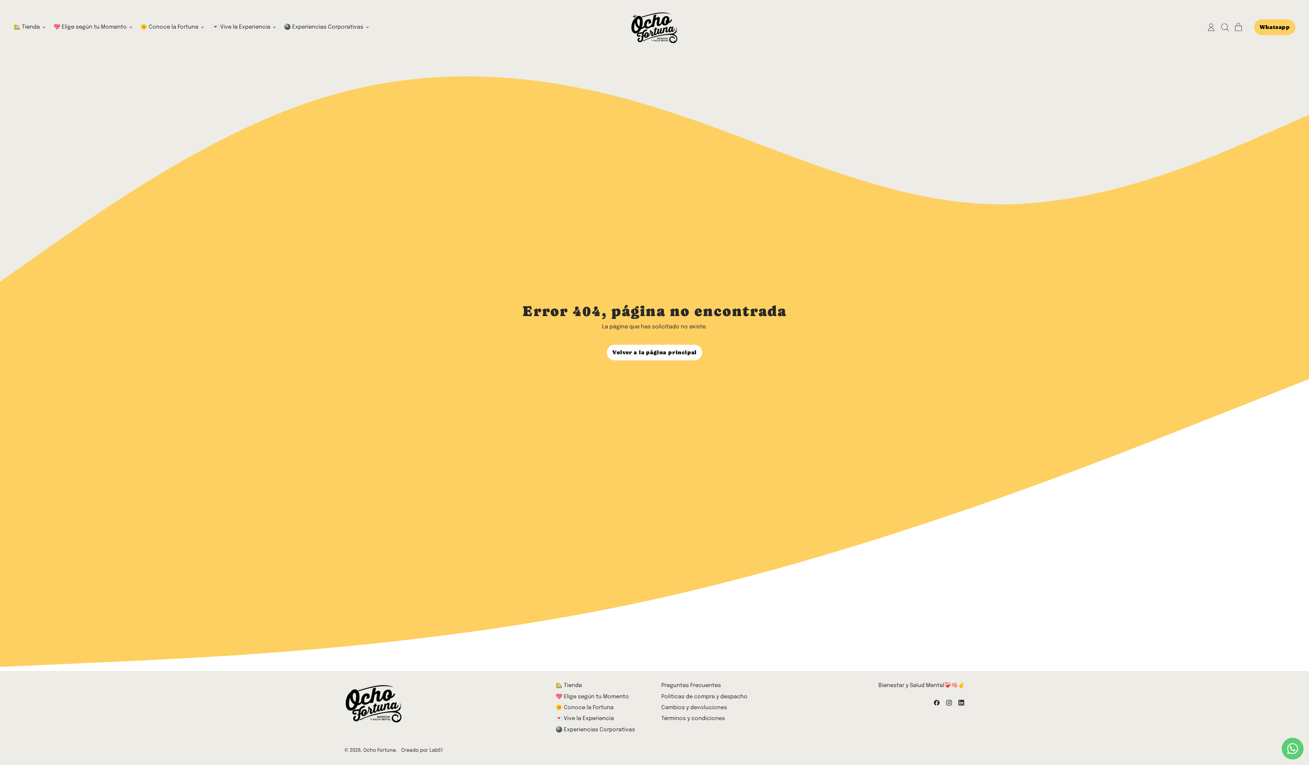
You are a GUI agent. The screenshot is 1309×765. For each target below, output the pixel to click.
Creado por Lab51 (422, 750)
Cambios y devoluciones (694, 708)
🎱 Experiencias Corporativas (595, 730)
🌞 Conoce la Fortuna (585, 708)
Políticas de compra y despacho (704, 697)
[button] (1225, 27)
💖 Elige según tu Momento (592, 697)
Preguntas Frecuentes (691, 685)
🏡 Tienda (569, 685)
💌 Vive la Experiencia (585, 718)
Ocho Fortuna (379, 750)
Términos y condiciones (693, 718)
